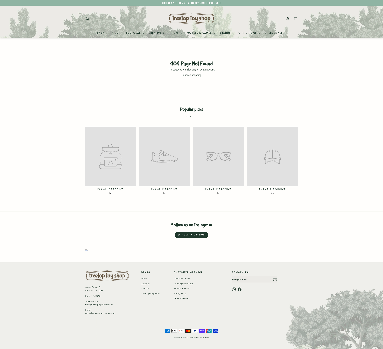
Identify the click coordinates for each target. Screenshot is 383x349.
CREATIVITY (157, 33)
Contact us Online (182, 278)
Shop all (145, 288)
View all (191, 116)
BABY (101, 33)
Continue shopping (191, 75)
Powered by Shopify (181, 337)
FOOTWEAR (134, 33)
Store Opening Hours (150, 293)
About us (145, 284)
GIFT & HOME (248, 33)
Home (144, 278)
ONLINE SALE (274, 33)
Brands (226, 33)
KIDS (115, 33)
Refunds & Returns (182, 288)
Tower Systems (203, 337)
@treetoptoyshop (191, 235)
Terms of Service (181, 298)
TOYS (176, 33)
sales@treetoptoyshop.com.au (99, 305)
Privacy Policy (180, 293)
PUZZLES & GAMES (200, 33)
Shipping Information (183, 284)
